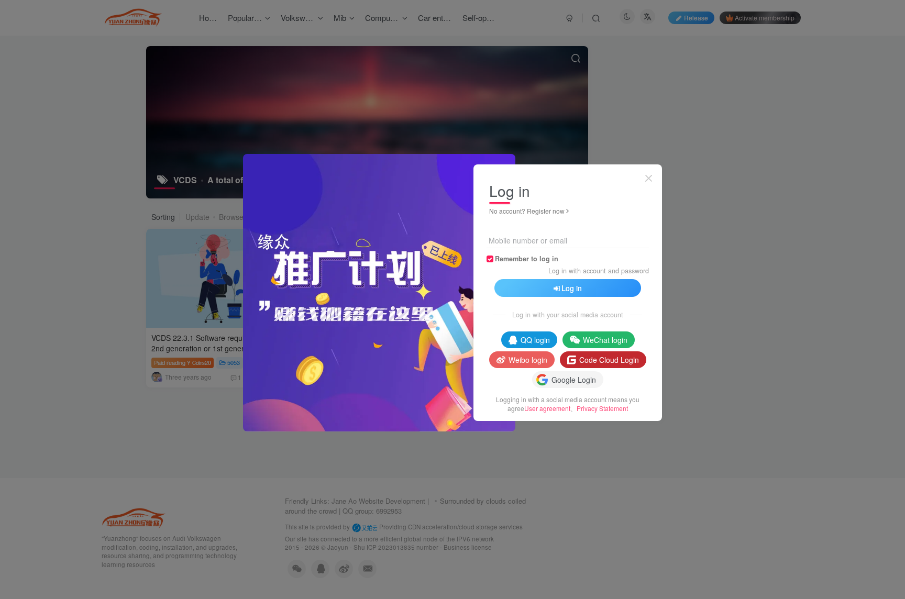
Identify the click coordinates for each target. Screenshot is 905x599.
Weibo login (528, 359)
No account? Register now (527, 210)
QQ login (535, 340)
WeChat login (605, 340)
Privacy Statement (602, 408)
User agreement (547, 408)
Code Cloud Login (609, 359)
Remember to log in (526, 258)
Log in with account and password (598, 270)
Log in (571, 288)
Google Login (573, 379)
